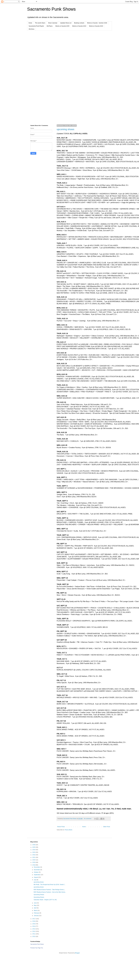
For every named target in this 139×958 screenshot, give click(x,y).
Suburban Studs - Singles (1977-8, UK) (45, 899)
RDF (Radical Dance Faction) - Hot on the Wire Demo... (50, 892)
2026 (34, 844)
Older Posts (106, 826)
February (37, 913)
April (35, 908)
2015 (34, 924)
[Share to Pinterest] (103, 819)
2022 (34, 855)
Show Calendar (52, 23)
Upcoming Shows (39, 894)
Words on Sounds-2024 (79, 26)
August (36, 877)
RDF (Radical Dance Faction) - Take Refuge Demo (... (49, 889)
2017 (34, 918)
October (36, 872)
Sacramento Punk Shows (51, 9)
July (35, 880)
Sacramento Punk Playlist (36, 26)
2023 (34, 852)
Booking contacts (79, 23)
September (37, 874)
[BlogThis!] (97, 819)
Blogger (77, 953)
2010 (34, 936)
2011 (34, 934)
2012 (34, 931)
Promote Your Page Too (36, 947)
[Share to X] (99, 819)
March (36, 910)
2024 (34, 849)
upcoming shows (65, 129)
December (37, 867)
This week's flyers (40, 23)
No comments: (88, 818)
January (36, 915)
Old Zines (31, 29)
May (35, 905)
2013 (34, 929)
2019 (34, 862)
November (37, 869)
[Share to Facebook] (101, 819)
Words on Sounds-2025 (62, 26)
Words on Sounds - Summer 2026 (97, 23)
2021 (34, 857)
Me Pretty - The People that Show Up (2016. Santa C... (50, 884)
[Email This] (95, 819)
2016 (34, 921)
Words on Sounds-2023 (96, 26)
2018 (34, 865)
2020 (34, 860)
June (35, 903)
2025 (34, 847)
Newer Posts (61, 826)
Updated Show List (65, 23)
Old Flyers (50, 26)
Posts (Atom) (68, 830)
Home (30, 23)
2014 (34, 926)
